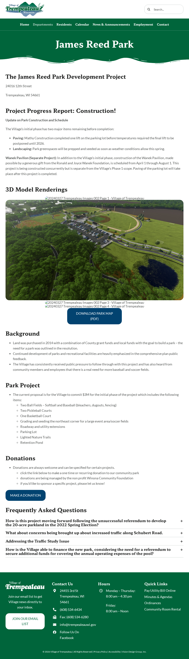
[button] (94, 523)
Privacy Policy (100, 651)
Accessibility (115, 651)
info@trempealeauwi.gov (78, 625)
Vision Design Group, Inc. (134, 651)
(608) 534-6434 (71, 610)
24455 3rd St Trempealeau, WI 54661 (72, 596)
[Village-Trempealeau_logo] (25, 3)
